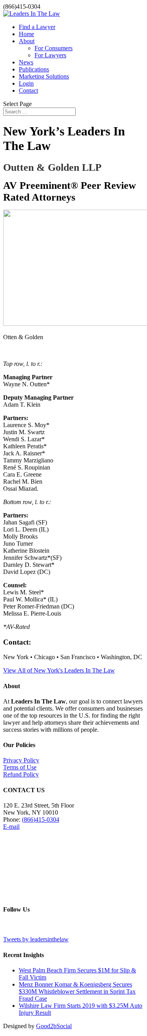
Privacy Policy (21, 760)
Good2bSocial (54, 1026)
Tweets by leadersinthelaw (36, 939)
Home (26, 34)
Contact (28, 90)
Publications (34, 69)
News (26, 62)
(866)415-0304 (40, 819)
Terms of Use (19, 767)
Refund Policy (21, 774)
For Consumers (53, 48)
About (26, 41)
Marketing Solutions (44, 76)
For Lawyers (50, 55)
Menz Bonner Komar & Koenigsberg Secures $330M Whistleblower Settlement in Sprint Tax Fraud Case (77, 991)
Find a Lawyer (37, 27)
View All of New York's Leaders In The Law (59, 670)
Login (26, 83)
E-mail (11, 826)
